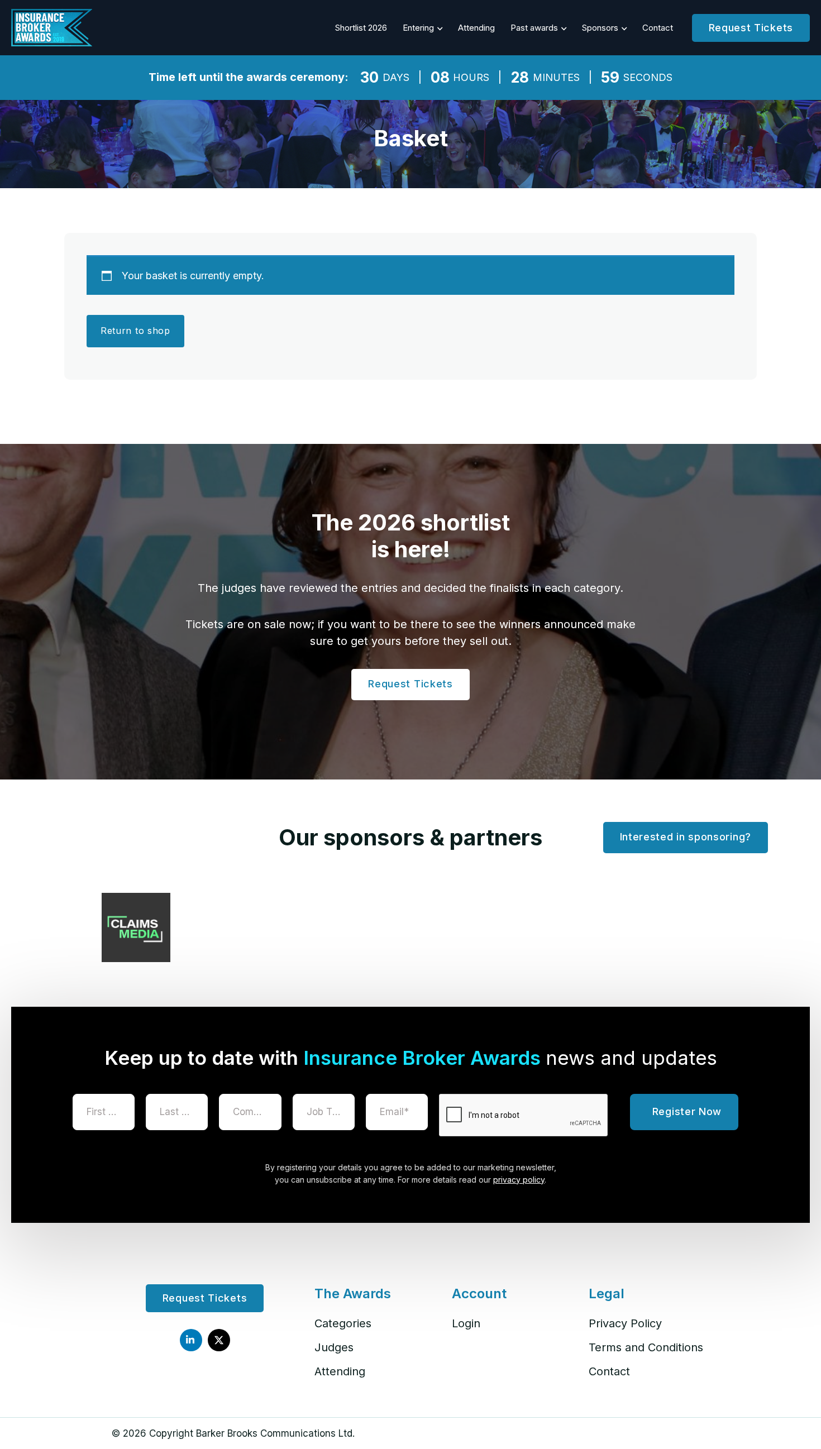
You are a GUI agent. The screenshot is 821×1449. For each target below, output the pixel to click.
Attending (476, 27)
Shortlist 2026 (361, 27)
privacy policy (519, 1179)
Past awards (534, 27)
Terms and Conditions (646, 1347)
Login (466, 1323)
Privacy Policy (625, 1323)
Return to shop (135, 330)
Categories (342, 1323)
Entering (418, 27)
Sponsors (600, 27)
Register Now (687, 1111)
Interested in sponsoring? (686, 837)
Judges (334, 1347)
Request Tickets (751, 28)
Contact (657, 27)
